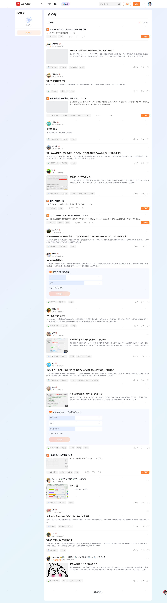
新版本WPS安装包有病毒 (80, 177)
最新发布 (145, 22)
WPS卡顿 (74, 486)
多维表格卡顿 (51, 129)
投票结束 (59, 294)
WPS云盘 (63, 67)
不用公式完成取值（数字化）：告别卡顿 (86, 394)
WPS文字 (52, 302)
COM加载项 (62, 246)
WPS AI (52, 222)
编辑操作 (61, 302)
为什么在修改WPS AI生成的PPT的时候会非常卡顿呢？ (68, 516)
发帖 (136, 4)
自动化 (64, 356)
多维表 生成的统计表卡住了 (61, 455)
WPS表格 (52, 246)
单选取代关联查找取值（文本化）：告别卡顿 (88, 340)
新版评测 (64, 163)
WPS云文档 (53, 67)
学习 (49, 4)
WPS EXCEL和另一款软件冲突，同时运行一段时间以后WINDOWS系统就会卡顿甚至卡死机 (83, 153)
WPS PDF (53, 37)
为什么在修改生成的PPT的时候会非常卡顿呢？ (69, 215)
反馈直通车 (53, 472)
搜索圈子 (29, 32)
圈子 (56, 4)
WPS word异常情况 (54, 260)
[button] (136, 4)
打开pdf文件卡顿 (57, 201)
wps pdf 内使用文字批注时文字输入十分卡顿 (68, 29)
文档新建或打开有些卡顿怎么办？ (83, 564)
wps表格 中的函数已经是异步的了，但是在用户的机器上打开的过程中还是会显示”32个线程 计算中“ (86, 236)
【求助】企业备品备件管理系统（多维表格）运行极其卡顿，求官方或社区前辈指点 (80, 370)
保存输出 (61, 502)
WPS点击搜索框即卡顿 (55, 81)
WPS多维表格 (54, 115)
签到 (127, 4)
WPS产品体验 (54, 163)
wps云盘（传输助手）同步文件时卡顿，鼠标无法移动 (91, 50)
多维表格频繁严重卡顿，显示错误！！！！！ (68, 98)
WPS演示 (52, 502)
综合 (42, 4)
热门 (140, 22)
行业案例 (64, 380)
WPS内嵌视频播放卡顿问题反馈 (59, 540)
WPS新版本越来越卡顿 (55, 316)
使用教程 (64, 139)
